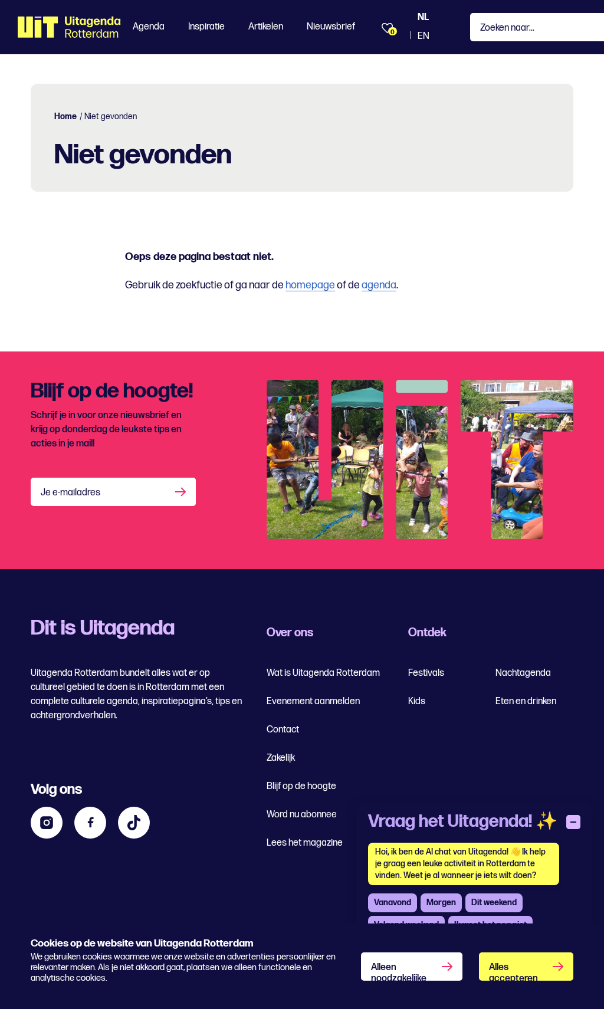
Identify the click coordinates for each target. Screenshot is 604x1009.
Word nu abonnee (302, 814)
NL (423, 17)
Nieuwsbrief (331, 26)
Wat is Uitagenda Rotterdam (323, 673)
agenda (379, 285)
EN (423, 36)
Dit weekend (494, 903)
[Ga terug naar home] (69, 27)
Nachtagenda (523, 673)
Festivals (426, 673)
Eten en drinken (525, 701)
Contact (283, 729)
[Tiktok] (134, 823)
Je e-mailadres (70, 492)
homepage (310, 285)
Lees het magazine (305, 843)
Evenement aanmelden (313, 701)
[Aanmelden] (182, 492)
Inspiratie (206, 26)
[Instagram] (47, 823)
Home (65, 116)
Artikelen (265, 26)
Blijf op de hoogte (301, 786)
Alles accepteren (513, 971)
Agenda (149, 26)
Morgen (441, 903)
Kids (416, 701)
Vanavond (392, 903)
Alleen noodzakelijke (398, 971)
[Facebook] (90, 823)
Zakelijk (281, 758)
